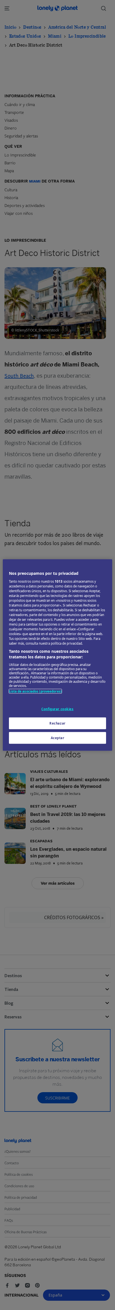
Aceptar (57, 737)
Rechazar (57, 723)
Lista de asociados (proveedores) (35, 691)
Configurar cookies (57, 709)
